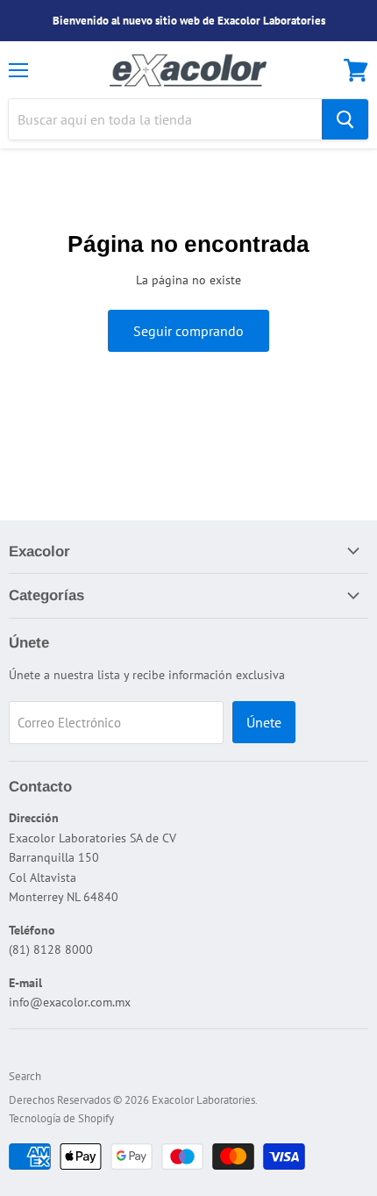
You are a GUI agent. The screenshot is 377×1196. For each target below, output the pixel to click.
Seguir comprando (188, 331)
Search (25, 1076)
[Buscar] (345, 119)
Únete (263, 722)
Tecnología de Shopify (61, 1118)
